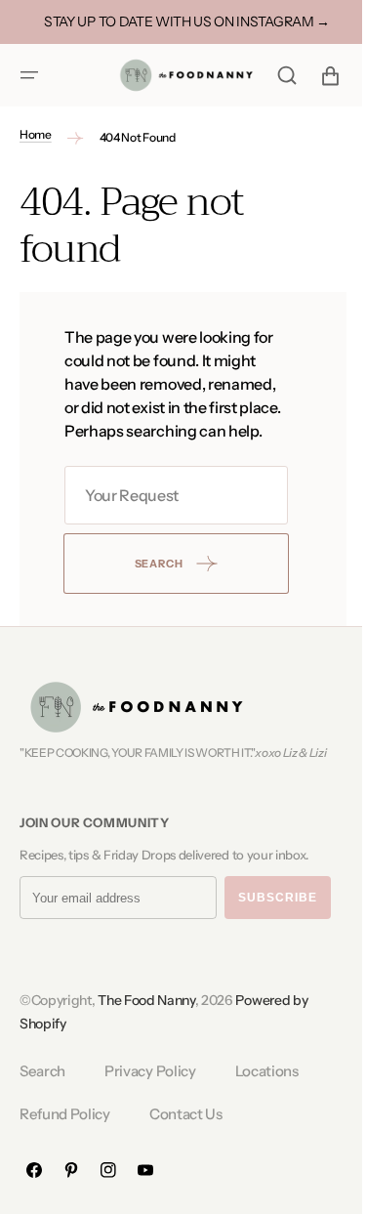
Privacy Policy (150, 1094)
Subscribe (277, 921)
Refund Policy (65, 1136)
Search (42, 1094)
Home (36, 134)
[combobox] (168, 518)
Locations (267, 1094)
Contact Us (186, 1136)
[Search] (272, 75)
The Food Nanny (146, 1023)
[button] (29, 75)
